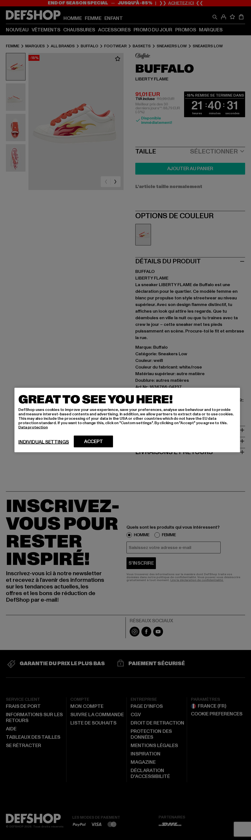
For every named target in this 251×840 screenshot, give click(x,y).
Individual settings (43, 442)
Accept (93, 441)
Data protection (33, 427)
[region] (127, 420)
